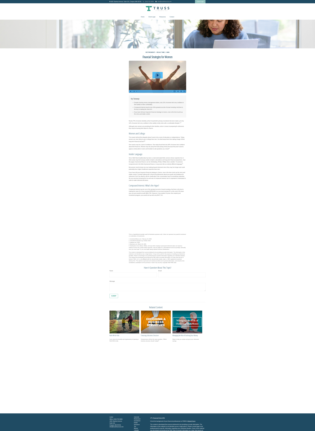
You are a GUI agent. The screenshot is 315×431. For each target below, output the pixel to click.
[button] (142, 17)
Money (136, 428)
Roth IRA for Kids (114, 335)
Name (111, 270)
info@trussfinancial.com (164, 1)
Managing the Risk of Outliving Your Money (185, 335)
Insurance (137, 424)
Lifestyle (136, 430)
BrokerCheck (191, 421)
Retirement (137, 419)
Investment (137, 420)
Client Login (200, 1)
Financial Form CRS (159, 418)
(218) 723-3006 (149, 1)
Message (112, 281)
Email (160, 270)
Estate (136, 422)
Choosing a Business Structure (150, 335)
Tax (135, 426)
